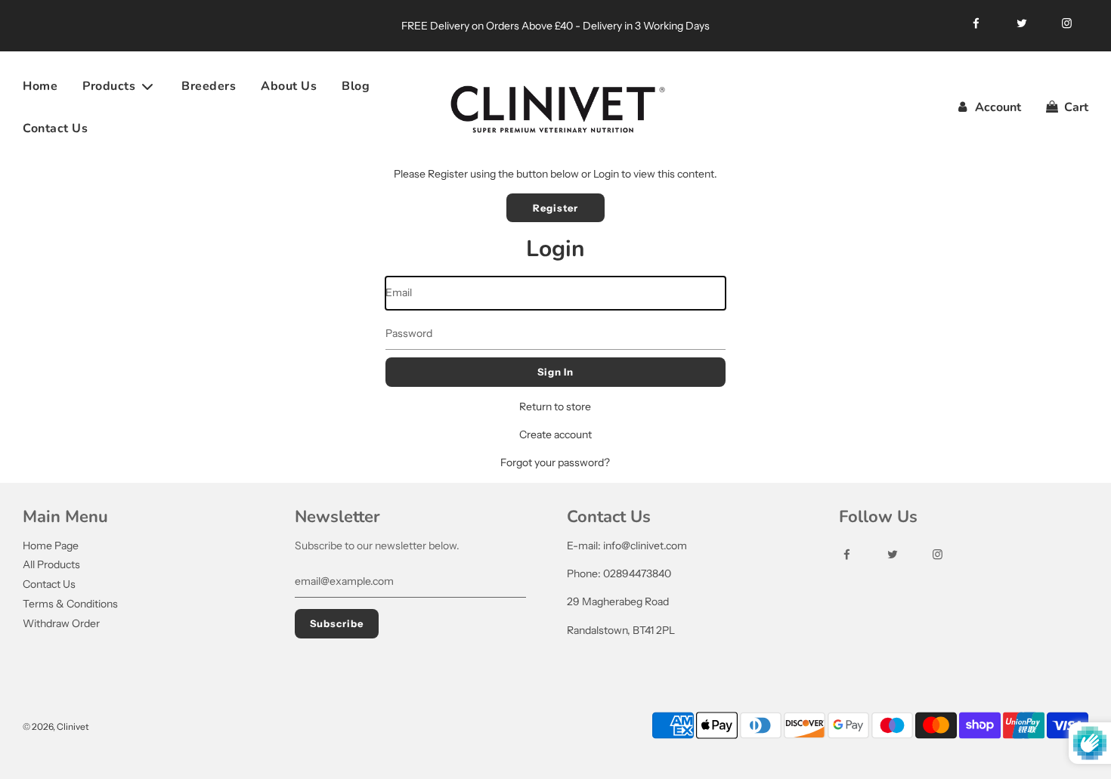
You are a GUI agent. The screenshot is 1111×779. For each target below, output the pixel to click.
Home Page (51, 545)
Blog (356, 86)
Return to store (555, 406)
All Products (51, 564)
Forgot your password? (555, 462)
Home (40, 86)
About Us (289, 86)
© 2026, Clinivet (56, 726)
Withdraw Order (61, 623)
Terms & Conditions (70, 604)
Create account (555, 434)
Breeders (208, 86)
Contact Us (55, 128)
